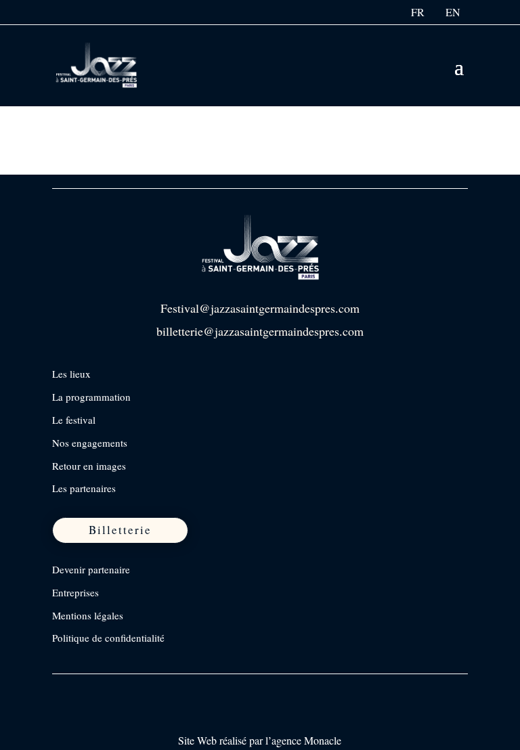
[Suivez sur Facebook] (63, 690)
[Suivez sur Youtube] (148, 690)
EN (453, 12)
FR (418, 12)
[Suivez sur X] (120, 690)
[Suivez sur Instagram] (92, 690)
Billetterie (120, 529)
